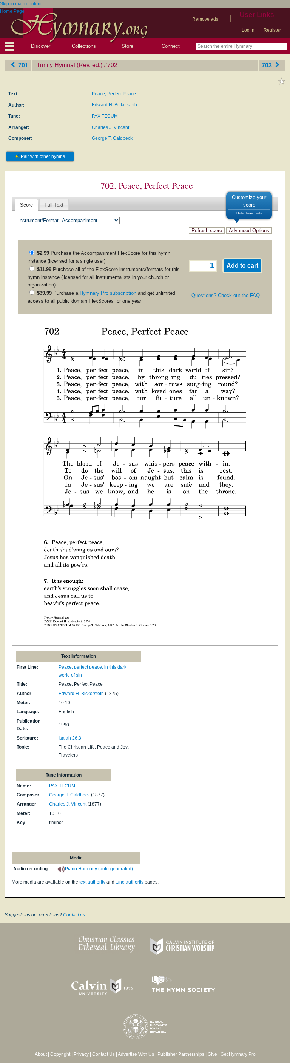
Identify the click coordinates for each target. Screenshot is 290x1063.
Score (26, 205)
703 (267, 65)
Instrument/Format (38, 220)
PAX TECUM (105, 116)
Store (127, 46)
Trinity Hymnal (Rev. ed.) (69, 65)
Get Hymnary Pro (238, 1054)
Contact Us (103, 1054)
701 (22, 65)
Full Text (54, 205)
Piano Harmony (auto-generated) (99, 869)
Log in (248, 30)
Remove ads (205, 19)
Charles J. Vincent (110, 127)
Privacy (81, 1054)
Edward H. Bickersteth (114, 104)
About (41, 1054)
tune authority (129, 882)
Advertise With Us (136, 1054)
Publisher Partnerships (180, 1054)
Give (212, 1054)
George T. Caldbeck (112, 138)
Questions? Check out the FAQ (225, 295)
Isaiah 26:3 (70, 738)
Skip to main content (21, 3)
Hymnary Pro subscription (108, 293)
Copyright (60, 1054)
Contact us (74, 914)
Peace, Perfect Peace (114, 93)
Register (272, 30)
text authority (92, 882)
